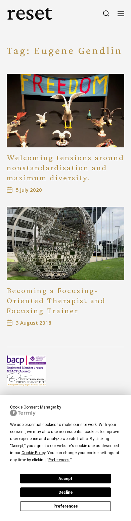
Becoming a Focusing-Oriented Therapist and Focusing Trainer (56, 300)
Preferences (65, 506)
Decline (65, 492)
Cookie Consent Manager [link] (33, 407)
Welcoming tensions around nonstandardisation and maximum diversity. (65, 167)
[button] (106, 13)
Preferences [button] (59, 460)
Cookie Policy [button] (33, 453)
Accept (65, 478)
